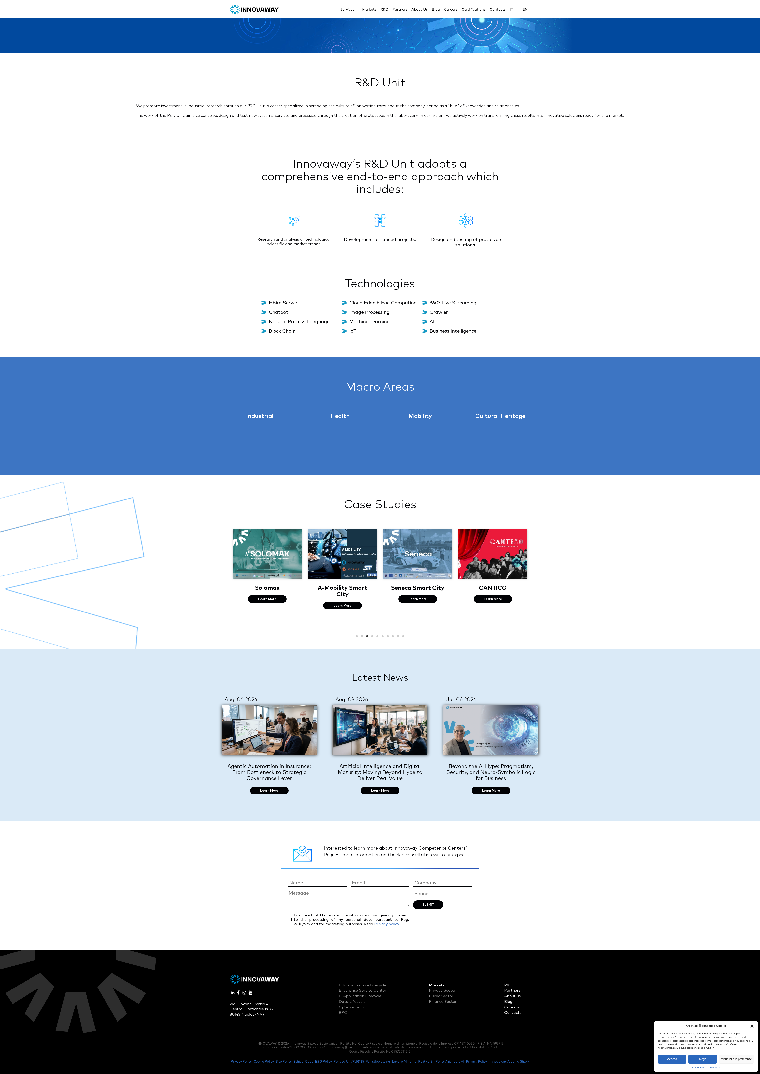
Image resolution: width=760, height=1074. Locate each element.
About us (419, 9)
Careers (450, 9)
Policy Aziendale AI (450, 1061)
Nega (702, 1059)
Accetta (672, 1059)
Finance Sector (443, 1001)
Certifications (473, 9)
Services (347, 9)
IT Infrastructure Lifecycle (362, 985)
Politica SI (426, 1061)
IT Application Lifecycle (360, 995)
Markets (369, 9)
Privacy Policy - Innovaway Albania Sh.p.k (497, 1061)
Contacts (498, 9)
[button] (752, 1026)
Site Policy (284, 1061)
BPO (343, 1012)
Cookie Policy (696, 1067)
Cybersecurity (351, 1007)
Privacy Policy (713, 1067)
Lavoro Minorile (404, 1061)
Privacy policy (386, 923)
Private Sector (442, 990)
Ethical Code (303, 1061)
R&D (384, 9)
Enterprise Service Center (362, 990)
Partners (399, 9)
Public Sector (441, 995)
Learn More (268, 605)
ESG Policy (323, 1061)
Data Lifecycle (352, 1001)
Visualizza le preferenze (736, 1059)
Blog (436, 9)
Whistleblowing (378, 1061)
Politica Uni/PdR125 (349, 1061)
